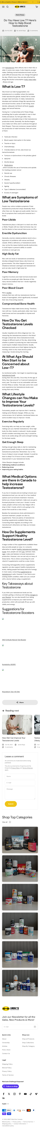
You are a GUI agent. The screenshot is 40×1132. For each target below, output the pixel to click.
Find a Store (6, 1050)
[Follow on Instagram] (14, 1094)
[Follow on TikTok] (30, 1094)
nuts (23, 552)
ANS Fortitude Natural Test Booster (14, 640)
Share (21, 702)
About (4, 1039)
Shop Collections (28, 1043)
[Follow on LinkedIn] (3, 1098)
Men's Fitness (20, 15)
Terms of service (28, 1122)
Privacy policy (17, 1122)
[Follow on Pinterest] (19, 1094)
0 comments (34, 30)
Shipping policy (7, 1124)
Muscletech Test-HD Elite (11, 692)
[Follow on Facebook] (3, 1094)
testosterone (9, 68)
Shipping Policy (7, 1064)
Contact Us (6, 1053)
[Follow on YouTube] (25, 1094)
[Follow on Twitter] (9, 1094)
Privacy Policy (15, 768)
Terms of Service (28, 768)
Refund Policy (7, 1068)
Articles (4, 1046)
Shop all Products (28, 1039)
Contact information (20, 1124)
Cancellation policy (8, 1126)
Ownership (6, 1043)
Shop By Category (28, 1046)
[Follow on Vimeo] (36, 1094)
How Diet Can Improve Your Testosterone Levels (13, 739)
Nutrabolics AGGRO (9, 664)
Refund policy (6, 1122)
